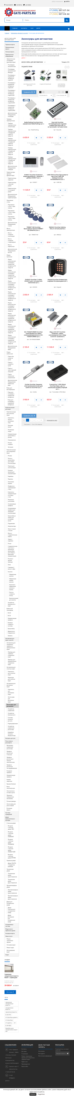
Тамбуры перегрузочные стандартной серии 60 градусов (12, 142)
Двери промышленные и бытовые (10, 818)
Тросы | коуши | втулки (12, 529)
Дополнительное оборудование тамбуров (12, 167)
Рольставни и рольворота (9, 741)
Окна (9, 564)
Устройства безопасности (11, 714)
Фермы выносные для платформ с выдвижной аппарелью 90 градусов (12, 307)
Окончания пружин (11, 482)
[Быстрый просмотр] (41, 138)
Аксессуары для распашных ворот (11, 699)
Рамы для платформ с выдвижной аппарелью (11, 402)
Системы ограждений (8, 813)
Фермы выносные (9, 255)
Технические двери (10, 870)
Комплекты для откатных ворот (11, 673)
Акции (7, 954)
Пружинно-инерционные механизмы (10, 797)
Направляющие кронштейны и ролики (12, 435)
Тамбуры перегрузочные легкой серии (12, 125)
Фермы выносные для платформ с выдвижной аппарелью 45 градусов (12, 328)
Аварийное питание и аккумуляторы (12, 734)
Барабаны (10, 476)
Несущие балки (10, 426)
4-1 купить (8, 1023)
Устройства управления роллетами (11, 728)
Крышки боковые (11, 784)
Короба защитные (9, 780)
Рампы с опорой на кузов (10, 364)
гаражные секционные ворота (9, 1003)
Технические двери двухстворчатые (12, 881)
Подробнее (41, 1094)
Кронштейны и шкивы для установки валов (12, 518)
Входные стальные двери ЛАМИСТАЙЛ (11, 849)
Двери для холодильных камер (10, 903)
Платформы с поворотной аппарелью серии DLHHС (11, 108)
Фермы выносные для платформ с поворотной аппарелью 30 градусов (12, 296)
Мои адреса (41, 1053)
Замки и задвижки (10, 540)
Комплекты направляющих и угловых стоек (12, 494)
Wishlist (62, 28)
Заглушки (10, 447)
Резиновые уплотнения (11, 500)
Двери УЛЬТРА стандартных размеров (12, 864)
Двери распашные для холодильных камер (11, 918)
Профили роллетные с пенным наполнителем (11, 760)
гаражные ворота (11, 1012)
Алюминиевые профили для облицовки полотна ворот (12, 511)
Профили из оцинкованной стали (11, 487)
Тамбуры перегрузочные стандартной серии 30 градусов (12, 160)
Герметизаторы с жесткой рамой (12, 184)
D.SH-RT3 (8, 1015)
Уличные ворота (9, 51)
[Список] (43, 92)
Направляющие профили (12, 619)
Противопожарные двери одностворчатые (13, 891)
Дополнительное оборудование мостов (12, 250)
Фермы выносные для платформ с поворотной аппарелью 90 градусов (12, 263)
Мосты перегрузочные (11, 229)
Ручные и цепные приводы (10, 560)
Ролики (10, 455)
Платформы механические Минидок (12, 70)
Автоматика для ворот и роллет (9, 639)
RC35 (9, 615)
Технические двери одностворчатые (12, 875)
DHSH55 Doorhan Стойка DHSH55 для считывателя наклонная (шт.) (33, 281)
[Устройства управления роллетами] (45, 75)
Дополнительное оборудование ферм (12, 347)
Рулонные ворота (9, 809)
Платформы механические (12, 65)
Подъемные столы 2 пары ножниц (11, 212)
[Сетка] (40, 92)
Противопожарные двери (12, 886)
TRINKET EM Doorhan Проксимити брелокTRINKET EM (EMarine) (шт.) (33, 228)
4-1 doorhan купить (11, 1017)
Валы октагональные (11, 787)
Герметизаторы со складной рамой (12, 190)
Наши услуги (8, 936)
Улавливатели (12, 440)
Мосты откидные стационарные (12, 240)
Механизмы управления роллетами (10, 747)
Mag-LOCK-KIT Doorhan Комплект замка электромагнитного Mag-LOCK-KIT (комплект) (57, 334)
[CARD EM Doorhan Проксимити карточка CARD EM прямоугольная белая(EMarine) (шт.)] (57, 162)
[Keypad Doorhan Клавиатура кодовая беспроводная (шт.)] (57, 267)
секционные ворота (9, 1008)
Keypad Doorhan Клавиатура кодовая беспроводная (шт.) (57, 280)
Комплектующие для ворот (9, 408)
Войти (67, 1)
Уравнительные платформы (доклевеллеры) (11, 60)
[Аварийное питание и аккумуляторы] (61, 75)
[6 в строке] (59, 92)
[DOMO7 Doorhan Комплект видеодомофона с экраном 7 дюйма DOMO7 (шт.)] (33, 162)
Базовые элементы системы (10, 624)
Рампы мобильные (10, 352)
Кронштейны (11, 628)
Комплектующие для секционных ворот (11, 451)
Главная (7, 33)
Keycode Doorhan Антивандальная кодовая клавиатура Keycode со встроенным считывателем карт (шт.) (57, 124)
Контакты (24, 1049)
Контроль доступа (10, 738)
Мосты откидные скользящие (11, 234)
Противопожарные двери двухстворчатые (13, 897)
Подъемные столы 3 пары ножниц (11, 218)
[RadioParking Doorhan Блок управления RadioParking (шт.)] (33, 109)
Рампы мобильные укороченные (11, 376)
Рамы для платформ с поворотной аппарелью (11, 394)
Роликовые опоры (11, 430)
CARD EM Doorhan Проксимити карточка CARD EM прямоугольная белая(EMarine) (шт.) (57, 177)
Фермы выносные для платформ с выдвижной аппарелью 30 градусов (12, 339)
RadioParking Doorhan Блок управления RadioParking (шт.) (33, 123)
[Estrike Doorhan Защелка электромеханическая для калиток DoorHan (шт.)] (33, 371)
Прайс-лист (24, 1061)
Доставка (24, 1051)
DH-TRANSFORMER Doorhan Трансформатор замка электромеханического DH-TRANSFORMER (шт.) (33, 334)
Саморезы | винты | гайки (11, 568)
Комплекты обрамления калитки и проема (12, 587)
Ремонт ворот (10, 947)
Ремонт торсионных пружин (10, 940)
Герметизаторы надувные (12, 178)
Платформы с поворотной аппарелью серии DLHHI (11, 100)
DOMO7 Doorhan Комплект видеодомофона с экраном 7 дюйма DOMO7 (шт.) (33, 176)
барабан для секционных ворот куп (11, 1029)
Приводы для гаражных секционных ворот (11, 654)
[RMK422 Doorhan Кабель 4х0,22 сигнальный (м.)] (57, 214)
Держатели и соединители (11, 632)
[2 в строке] (66, 92)
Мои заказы (41, 1051)
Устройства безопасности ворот (11, 604)
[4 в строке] (62, 92)
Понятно (32, 1094)
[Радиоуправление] (29, 75)
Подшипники (11, 523)
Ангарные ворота (10, 933)
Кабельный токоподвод (10, 609)
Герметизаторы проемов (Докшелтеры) (11, 173)
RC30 (9, 613)
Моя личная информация (45, 1056)
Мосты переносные (11, 245)
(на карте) (15, 1063)
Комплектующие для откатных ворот (11, 413)
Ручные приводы (11, 801)
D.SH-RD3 (8, 1025)
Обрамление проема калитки (12, 580)
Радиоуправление (13, 723)
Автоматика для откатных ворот (11, 668)
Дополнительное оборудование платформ (12, 114)
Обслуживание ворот (11, 951)
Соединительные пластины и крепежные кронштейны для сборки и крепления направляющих (12, 551)
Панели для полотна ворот (12, 466)
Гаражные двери (11, 860)
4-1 (15, 1023)
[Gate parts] (20, 12)
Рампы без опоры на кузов (11, 358)
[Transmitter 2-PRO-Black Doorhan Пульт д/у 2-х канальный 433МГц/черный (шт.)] (57, 371)
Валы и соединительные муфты (12, 535)
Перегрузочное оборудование (9, 55)
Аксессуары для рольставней (11, 804)
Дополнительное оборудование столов (12, 224)
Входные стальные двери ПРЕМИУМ (11, 842)
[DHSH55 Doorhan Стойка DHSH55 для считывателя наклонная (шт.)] (33, 267)
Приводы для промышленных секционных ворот (12, 662)
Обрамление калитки (12, 575)
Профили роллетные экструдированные (12, 766)
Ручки (9, 543)
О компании (24, 1053)
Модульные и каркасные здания (10, 929)
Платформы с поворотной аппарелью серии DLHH (11, 93)
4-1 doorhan (9, 1020)
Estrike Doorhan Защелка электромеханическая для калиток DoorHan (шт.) (33, 386)
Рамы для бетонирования (11, 388)
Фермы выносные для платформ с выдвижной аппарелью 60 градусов (12, 317)
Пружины (10, 479)
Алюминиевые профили (12, 504)
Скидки (7, 960)
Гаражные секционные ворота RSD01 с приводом (11, 975)
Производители (25, 1064)
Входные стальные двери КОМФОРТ (11, 834)
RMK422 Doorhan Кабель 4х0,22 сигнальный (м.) (57, 228)
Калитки (10, 571)
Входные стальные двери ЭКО (11, 827)
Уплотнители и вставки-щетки (11, 791)
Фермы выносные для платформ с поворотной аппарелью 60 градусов (12, 274)
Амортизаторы (12, 526)
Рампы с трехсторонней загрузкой (12, 370)
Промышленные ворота (9, 48)
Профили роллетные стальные (10, 753)
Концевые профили (9, 771)
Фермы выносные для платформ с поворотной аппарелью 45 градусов (12, 285)
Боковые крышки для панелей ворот (12, 472)
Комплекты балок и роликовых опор (11, 420)
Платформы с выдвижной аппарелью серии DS (11, 77)
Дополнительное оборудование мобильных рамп (12, 383)
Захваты (10, 635)
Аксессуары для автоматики (11, 705)
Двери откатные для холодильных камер (11, 910)
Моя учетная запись (44, 1046)
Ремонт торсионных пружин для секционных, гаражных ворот (28, 1057)
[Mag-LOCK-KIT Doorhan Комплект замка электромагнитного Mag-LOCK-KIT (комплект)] (57, 319)
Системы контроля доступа (10, 719)
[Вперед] (44, 420)
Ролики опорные (10, 443)
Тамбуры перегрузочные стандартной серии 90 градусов (12, 133)
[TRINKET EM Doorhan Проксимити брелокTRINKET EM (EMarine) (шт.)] (33, 214)
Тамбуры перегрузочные (11, 119)
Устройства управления (11, 709)
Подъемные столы (10, 201)
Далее (38, 28)
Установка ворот (11, 945)
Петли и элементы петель (12, 594)
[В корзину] (36, 138)
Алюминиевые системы (9, 925)
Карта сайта (24, 1066)
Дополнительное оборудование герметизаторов (12, 196)
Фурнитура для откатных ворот (11, 679)
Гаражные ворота (10, 44)
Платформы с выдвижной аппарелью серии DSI (11, 85)
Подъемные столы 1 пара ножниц (11, 206)
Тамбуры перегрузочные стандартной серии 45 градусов (12, 151)
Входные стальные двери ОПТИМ (12, 856)
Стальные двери (11, 823)
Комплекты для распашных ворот (11, 692)
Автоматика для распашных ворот (11, 685)
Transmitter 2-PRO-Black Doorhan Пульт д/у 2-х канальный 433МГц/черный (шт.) (57, 387)
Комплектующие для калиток (13, 599)
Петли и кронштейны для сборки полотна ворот (12, 461)
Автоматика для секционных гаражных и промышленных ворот (11, 646)
